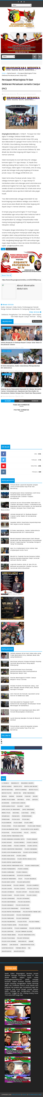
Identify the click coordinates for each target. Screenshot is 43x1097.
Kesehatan (5, 803)
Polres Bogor (7, 842)
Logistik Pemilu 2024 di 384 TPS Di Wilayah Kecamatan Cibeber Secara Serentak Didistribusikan (24, 566)
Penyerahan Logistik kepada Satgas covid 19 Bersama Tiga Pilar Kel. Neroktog (24, 486)
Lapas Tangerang (28, 809)
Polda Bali (26, 819)
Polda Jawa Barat (19, 826)
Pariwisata (16, 816)
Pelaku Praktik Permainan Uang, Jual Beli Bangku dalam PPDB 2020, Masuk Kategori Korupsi (24, 687)
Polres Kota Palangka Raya (11, 852)
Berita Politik (7, 793)
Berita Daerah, (31, 94)
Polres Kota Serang (30, 852)
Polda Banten (6, 822)
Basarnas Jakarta (27, 783)
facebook (35, 401)
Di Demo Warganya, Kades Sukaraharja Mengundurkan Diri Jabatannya (20, 367)
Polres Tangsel (22, 872)
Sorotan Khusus (7, 948)
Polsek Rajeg (23, 925)
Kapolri (35, 799)
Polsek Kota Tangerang (10, 908)
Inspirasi (20, 799)
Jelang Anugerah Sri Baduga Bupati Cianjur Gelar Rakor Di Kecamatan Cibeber (21, 343)
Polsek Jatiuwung (23, 898)
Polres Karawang (31, 849)
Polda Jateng (6, 826)
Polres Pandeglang (32, 865)
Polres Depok (32, 846)
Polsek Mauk (25, 908)
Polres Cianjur (32, 842)
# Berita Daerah (11, 249)
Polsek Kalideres (24, 902)
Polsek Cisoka (19, 895)
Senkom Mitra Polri (27, 944)
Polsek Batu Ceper (8, 882)
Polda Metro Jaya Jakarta (30, 829)
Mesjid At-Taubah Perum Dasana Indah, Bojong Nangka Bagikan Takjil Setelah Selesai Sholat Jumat (25, 558)
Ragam (31, 941)
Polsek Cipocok (32, 888)
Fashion (27, 796)
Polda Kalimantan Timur (10, 829)
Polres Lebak (21, 855)
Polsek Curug (31, 895)
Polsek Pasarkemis (8, 921)
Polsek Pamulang (8, 918)
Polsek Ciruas (34, 892)
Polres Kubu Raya (8, 855)
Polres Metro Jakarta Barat (11, 862)
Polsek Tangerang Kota (26, 935)
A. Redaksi (5, 783)
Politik (33, 832)
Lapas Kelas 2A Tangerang (11, 809)
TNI (29, 948)
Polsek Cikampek (33, 885)
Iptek (28, 799)
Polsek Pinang (34, 921)
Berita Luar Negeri (30, 786)
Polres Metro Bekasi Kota (27, 859)
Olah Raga (25, 813)
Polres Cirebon (19, 846)
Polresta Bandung (8, 875)
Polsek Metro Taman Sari (32, 912)
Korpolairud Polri (8, 806)
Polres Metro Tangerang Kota (12, 836)
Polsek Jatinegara (8, 898)
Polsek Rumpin (7, 928)
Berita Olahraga (21, 789)
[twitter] (21, 2)
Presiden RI (22, 941)
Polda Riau (5, 832)
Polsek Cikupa (7, 888)
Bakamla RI (15, 783)
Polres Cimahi (7, 846)
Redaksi (4, 944)
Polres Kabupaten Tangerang (12, 849)
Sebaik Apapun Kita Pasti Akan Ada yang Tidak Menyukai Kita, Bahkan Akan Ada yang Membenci (25, 655)
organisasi (6, 816)
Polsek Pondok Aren (9, 925)
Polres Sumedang (8, 872)
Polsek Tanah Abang (9, 935)
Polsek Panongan (22, 918)
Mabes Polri (6, 813)
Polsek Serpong (7, 931)
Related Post (7, 321)
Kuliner (20, 806)
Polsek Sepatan (35, 928)
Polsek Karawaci (8, 905)
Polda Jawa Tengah (34, 826)
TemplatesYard (16, 1094)
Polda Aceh (16, 819)
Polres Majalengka (8, 859)
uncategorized (19, 951)
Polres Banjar (32, 839)
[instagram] (24, 2)
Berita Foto (18, 786)
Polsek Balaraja (30, 879)
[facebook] (18, 2)
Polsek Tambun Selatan (24, 931)
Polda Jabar (18, 822)
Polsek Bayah (6, 885)
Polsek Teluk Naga (8, 938)
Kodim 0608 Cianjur (18, 803)
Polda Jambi (28, 822)
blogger (8, 401)
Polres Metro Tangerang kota (12, 865)
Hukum (35, 796)
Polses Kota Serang (9, 941)
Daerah (11, 796)
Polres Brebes (19, 842)
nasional (16, 813)
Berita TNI (17, 793)
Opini (33, 813)
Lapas (27, 806)
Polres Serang (23, 869)
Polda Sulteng (17, 832)
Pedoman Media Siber (35, 1094)
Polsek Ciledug (19, 888)
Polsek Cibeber (19, 885)
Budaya (4, 796)
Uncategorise (6, 951)
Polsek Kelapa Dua (22, 905)
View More (38, 321)
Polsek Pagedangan (23, 915)
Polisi (26, 832)
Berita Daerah (11, 73)
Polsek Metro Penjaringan (11, 912)
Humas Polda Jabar (8, 799)
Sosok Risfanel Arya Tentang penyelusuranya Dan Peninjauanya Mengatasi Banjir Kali (23, 671)
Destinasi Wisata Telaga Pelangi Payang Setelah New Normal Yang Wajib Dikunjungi (25, 663)
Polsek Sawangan (21, 928)
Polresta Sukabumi (23, 875)
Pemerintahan (27, 816)
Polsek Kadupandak (9, 902)
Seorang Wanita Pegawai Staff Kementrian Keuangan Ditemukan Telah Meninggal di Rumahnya (25, 703)
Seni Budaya (14, 944)
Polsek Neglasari (8, 915)
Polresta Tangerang (9, 879)
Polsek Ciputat (21, 892)
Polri (20, 879)
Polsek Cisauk (7, 895)
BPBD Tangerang (28, 793)
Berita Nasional (7, 789)
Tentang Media (21, 948)
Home (4, 73)
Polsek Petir (22, 921)
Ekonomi (19, 796)
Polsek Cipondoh (8, 892)
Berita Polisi (33, 789)
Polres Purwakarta (9, 869)
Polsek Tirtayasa (23, 938)
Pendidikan (6, 819)
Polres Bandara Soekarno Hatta (13, 839)
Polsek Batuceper (23, 882)
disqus (21, 401)
